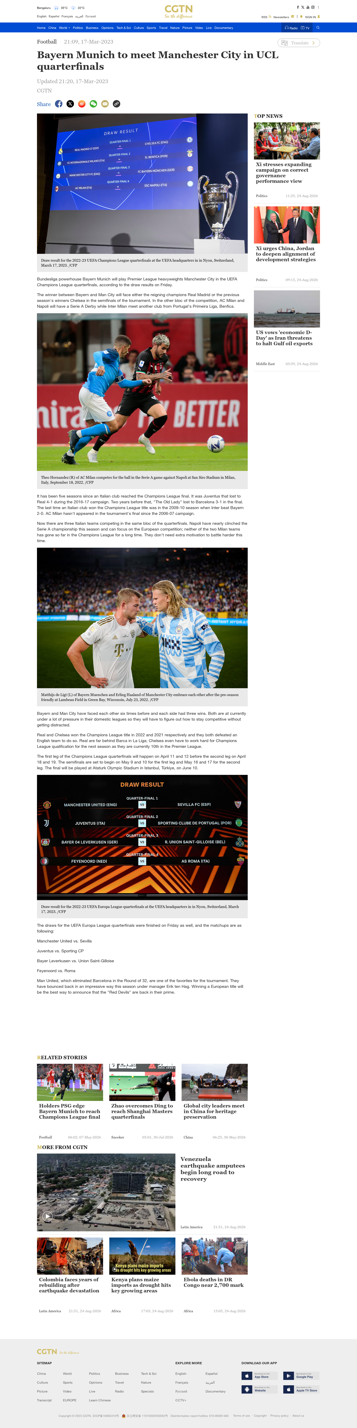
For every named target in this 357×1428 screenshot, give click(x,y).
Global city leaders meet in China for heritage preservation (214, 1111)
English (41, 16)
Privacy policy (279, 1415)
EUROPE (69, 1400)
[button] (48, 1217)
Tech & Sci (124, 28)
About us (298, 1415)
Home (41, 28)
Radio (294, 28)
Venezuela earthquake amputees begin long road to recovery (213, 1169)
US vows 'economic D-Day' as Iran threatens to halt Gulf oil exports (284, 338)
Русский (91, 16)
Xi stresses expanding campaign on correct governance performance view (284, 173)
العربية (79, 16)
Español (54, 16)
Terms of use (241, 1415)
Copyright (260, 1415)
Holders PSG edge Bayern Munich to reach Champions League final (69, 1111)
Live (209, 28)
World (63, 28)
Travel (163, 28)
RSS (264, 17)
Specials (147, 1391)
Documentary (223, 28)
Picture (187, 28)
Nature (175, 28)
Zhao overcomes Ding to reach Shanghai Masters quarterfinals (142, 1111)
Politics (78, 28)
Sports (151, 28)
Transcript (44, 1400)
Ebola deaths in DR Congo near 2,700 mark (214, 1282)
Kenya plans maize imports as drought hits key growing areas (141, 1285)
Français (67, 16)
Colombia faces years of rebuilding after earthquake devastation (69, 1285)
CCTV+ (180, 1400)
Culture (139, 28)
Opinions (107, 28)
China (52, 28)
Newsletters (281, 17)
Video (199, 28)
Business (92, 28)
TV (307, 28)
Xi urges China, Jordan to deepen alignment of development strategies (286, 254)
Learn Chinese (100, 1400)
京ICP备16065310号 (105, 1415)
